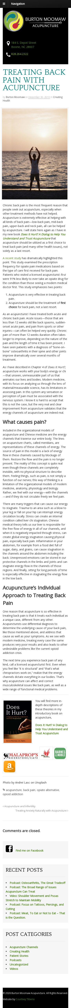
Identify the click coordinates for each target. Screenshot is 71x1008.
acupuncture (14, 790)
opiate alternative (48, 790)
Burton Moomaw (15, 97)
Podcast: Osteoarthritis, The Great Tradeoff (37, 883)
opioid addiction (13, 794)
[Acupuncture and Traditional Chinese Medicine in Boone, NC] (35, 30)
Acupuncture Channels (24, 947)
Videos (14, 969)
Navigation (18, 4)
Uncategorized (19, 964)
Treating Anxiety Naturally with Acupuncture (41, 810)
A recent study (12, 258)
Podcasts (15, 960)
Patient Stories (19, 956)
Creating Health (19, 951)
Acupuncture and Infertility (19, 806)
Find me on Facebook (29, 850)
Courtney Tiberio (25, 999)
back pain (29, 790)
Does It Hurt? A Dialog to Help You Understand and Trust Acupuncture (51, 729)
